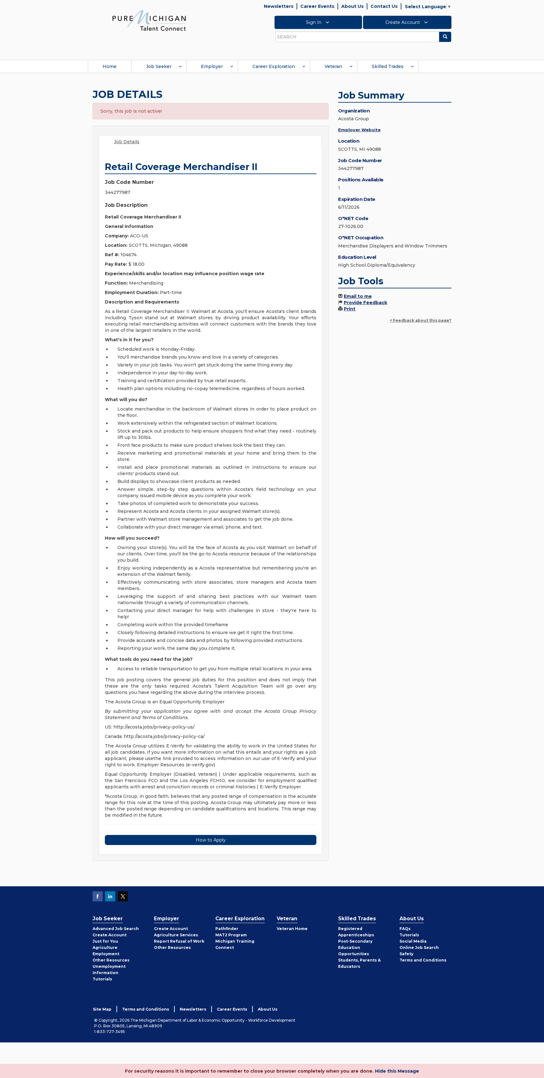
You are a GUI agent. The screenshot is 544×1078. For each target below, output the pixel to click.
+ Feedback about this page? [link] (420, 320)
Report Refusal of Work (179, 941)
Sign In (314, 22)
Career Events (317, 6)
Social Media (413, 941)
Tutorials (102, 979)
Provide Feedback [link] (365, 302)
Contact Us (384, 6)
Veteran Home (292, 928)
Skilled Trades (388, 66)
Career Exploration (273, 66)
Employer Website (359, 129)
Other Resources (111, 960)
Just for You (105, 941)
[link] (149, 20)
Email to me (358, 296)
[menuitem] (109, 66)
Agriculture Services (176, 935)
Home (109, 66)
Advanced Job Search (116, 928)
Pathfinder (226, 928)
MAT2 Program (231, 935)
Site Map (102, 1009)
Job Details (126, 142)
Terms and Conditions (423, 960)
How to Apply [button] (211, 840)
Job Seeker (159, 66)
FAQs (405, 928)
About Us (352, 6)
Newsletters (278, 6)
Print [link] (349, 309)
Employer (212, 66)
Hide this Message (397, 1071)
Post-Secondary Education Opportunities (355, 947)
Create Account (403, 22)
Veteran (333, 66)
